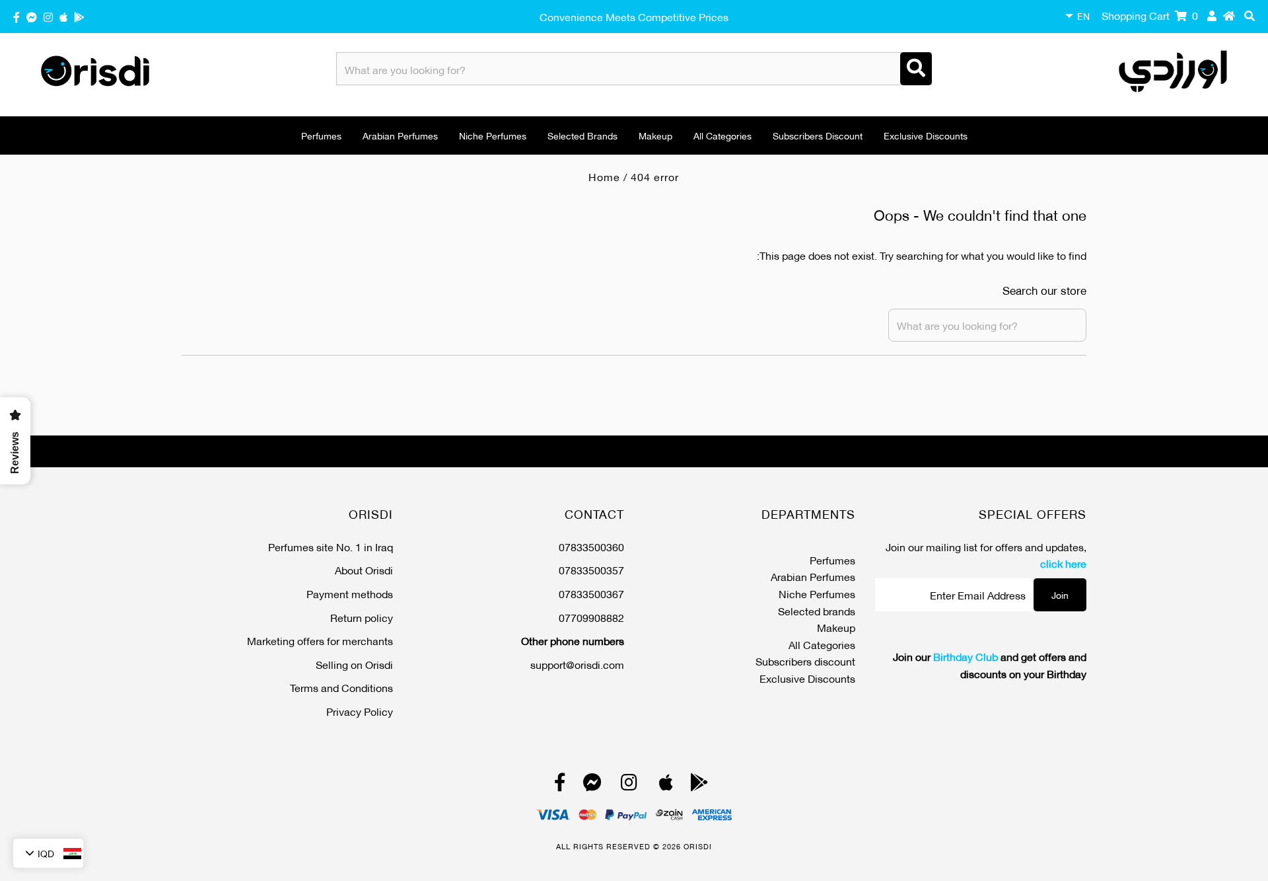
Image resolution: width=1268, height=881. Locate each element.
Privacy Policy (359, 710)
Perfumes (321, 135)
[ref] (31, 16)
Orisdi (698, 846)
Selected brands (582, 135)
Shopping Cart (1150, 14)
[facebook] (16, 16)
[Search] (916, 68)
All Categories (722, 135)
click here (1063, 562)
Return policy (361, 617)
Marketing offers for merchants (320, 640)
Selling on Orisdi (354, 663)
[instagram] (48, 16)
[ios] (63, 16)
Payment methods (349, 593)
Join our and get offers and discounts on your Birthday (989, 664)
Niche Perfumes (492, 135)
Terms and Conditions (341, 687)
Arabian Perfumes (400, 135)
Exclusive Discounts (926, 135)
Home (604, 176)
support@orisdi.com (577, 663)
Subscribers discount (818, 135)
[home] (1229, 15)
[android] (79, 16)
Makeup (655, 135)
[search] (1249, 15)
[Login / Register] (1211, 15)
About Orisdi (364, 569)
